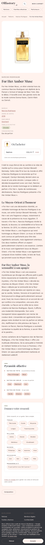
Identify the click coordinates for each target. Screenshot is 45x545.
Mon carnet (37, 3)
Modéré (32, 437)
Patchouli (18, 384)
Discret (22, 437)
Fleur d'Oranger (13, 374)
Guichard (5, 122)
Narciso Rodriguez (21, 16)
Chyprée (6, 127)
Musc (24, 374)
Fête (34, 458)
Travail (26, 458)
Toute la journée (29, 428)
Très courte (12, 423)
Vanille (10, 394)
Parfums (6, 9)
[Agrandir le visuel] (22, 47)
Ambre (27, 394)
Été (19, 450)
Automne (27, 450)
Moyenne (33, 423)
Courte (23, 423)
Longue (13, 428)
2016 (3, 116)
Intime (12, 437)
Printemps (11, 450)
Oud (9, 384)
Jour (10, 458)
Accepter (33, 541)
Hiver (35, 450)
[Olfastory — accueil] (9, 4)
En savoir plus (12, 536)
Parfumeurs (35, 9)
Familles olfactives (20, 9)
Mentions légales (29, 516)
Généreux (14, 442)
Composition (8, 492)
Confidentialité (29, 520)
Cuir (25, 384)
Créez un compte (10, 480)
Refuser (11, 541)
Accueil (4, 16)
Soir (18, 458)
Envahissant (30, 442)
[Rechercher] (24, 4)
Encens (18, 394)
